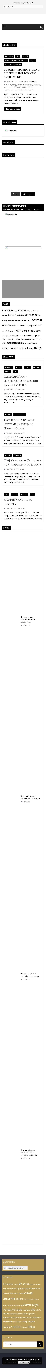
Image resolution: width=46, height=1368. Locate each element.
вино (25, 85)
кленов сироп (9, 87)
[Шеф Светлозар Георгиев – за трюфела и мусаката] (23, 450)
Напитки (25, 56)
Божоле (20, 85)
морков (30, 335)
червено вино (29, 90)
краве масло (35, 325)
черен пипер (9, 348)
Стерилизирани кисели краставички (30, 797)
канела (29, 85)
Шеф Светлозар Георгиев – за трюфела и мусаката (22, 462)
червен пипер (32, 343)
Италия (22, 310)
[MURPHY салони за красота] (23, 489)
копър (28, 325)
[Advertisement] (23, 289)
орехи (37, 335)
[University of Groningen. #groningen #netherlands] (23, 183)
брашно (19, 314)
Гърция (14, 311)
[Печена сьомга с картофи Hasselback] (11, 976)
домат (14, 321)
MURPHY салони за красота (18, 501)
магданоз (27, 330)
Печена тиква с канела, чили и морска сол (28, 619)
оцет (4, 339)
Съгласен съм (23, 1362)
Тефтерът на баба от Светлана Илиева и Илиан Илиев (19, 424)
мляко (24, 335)
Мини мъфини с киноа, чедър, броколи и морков (29, 1152)
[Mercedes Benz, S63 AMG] (23, 188)
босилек (11, 315)
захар (27, 320)
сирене (9, 342)
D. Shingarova (21, 81)
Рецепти (33, 60)
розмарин (15, 90)
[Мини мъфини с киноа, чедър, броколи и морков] (11, 1154)
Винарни (18, 367)
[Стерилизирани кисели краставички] (11, 799)
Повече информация (32, 1359)
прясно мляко (36, 339)
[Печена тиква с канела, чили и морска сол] (11, 621)
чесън (23, 347)
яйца (37, 348)
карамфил (36, 85)
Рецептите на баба (19, 415)
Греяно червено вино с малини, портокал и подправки (21, 73)
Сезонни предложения (13, 65)
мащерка (5, 335)
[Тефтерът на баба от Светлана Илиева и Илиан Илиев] (23, 409)
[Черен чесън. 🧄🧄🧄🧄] (23, 166)
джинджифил (7, 321)
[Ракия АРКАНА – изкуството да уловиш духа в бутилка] (23, 362)
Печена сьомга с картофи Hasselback (30, 975)
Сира (21, 90)
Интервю (27, 367)
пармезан (11, 339)
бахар (14, 85)
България (7, 310)
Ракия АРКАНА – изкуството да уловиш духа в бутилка (21, 380)
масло (37, 330)
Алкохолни (9, 56)
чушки (31, 348)
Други (6, 494)
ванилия (29, 314)
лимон (10, 330)
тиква (24, 343)
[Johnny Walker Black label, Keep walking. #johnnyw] (23, 176)
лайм (3, 331)
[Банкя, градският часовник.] (23, 161)
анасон (8, 85)
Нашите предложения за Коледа (16, 60)
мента (17, 335)
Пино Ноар (31, 87)
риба (3, 343)
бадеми (4, 315)
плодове (19, 339)
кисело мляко (20, 325)
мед (12, 335)
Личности (36, 367)
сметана (17, 342)
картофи (13, 325)
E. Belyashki (20, 469)
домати (20, 320)
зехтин (37, 320)
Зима (17, 56)
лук (18, 330)
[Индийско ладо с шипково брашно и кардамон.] (23, 170)
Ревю (15, 371)
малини (23, 87)
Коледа (17, 87)
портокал (7, 90)
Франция (35, 311)
